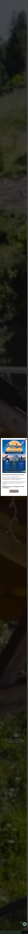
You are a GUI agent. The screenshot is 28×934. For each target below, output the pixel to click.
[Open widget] (25, 924)
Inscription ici (14, 491)
